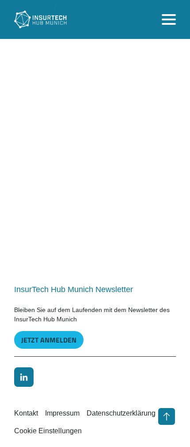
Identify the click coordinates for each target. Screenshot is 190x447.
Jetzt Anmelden (48, 340)
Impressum (62, 413)
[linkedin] (24, 377)
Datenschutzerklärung (121, 413)
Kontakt (26, 413)
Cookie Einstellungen (48, 431)
